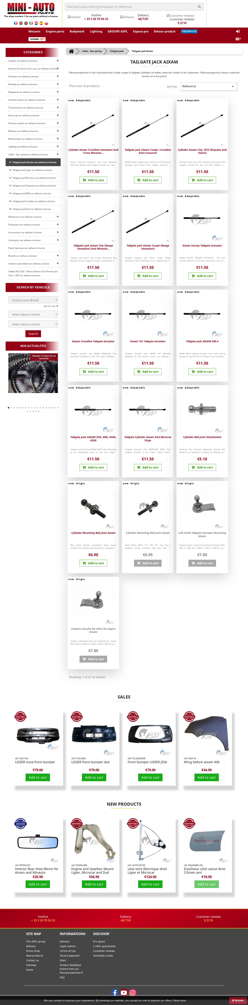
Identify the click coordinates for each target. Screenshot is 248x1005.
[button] (34, 31)
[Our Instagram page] (133, 992)
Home (29, 969)
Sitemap (31, 965)
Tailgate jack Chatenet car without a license (33, 185)
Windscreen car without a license (25, 216)
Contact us (32, 960)
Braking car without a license (22, 84)
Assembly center (103, 955)
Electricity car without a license (23, 115)
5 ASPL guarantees (104, 946)
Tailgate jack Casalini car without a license (33, 201)
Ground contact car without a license (26, 99)
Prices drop (33, 951)
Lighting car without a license (23, 146)
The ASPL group (35, 941)
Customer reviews (104, 951)
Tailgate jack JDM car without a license (31, 193)
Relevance (208, 86)
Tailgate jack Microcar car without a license (33, 177)
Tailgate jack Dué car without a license (31, 209)
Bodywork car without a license (24, 92)
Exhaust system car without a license (26, 123)
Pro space (99, 941)
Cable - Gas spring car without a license (28, 154)
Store (63, 960)
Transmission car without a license (25, 107)
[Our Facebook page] (115, 992)
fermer (239, 1000)
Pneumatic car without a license (24, 224)
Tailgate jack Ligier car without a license (31, 170)
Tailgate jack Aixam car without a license (33, 162)
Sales (124, 697)
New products (124, 804)
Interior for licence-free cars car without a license (33, 68)
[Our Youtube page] (124, 992)
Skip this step (50, 306)
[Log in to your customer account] (237, 31)
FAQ (62, 977)
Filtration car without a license (23, 76)
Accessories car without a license (25, 232)
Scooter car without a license (22, 60)
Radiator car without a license (23, 131)
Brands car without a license (22, 255)
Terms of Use (68, 951)
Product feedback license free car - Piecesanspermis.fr (71, 968)
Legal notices (68, 946)
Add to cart (38, 777)
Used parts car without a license (24, 240)
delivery (31, 946)
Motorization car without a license (25, 138)
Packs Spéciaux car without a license (26, 248)
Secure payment (70, 955)
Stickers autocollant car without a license (28, 263)
